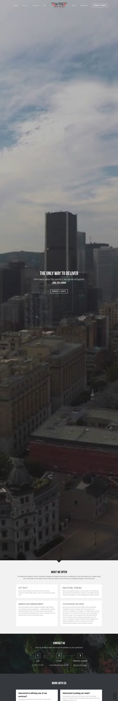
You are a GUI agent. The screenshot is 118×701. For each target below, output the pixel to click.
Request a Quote (100, 5)
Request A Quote (59, 291)
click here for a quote (80, 665)
